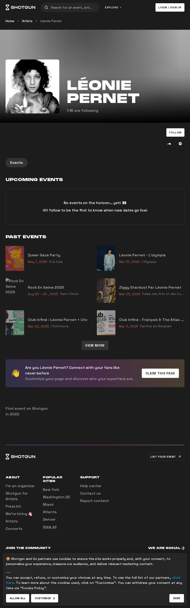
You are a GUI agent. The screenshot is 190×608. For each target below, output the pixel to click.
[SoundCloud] (169, 143)
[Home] (20, 7)
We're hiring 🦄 (19, 513)
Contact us (90, 493)
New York (51, 489)
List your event (163, 457)
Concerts (14, 528)
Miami (48, 504)
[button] (175, 132)
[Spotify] (180, 143)
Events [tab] (16, 162)
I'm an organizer (20, 485)
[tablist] (95, 162)
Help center (90, 485)
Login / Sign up (170, 7)
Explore (111, 7)
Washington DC (56, 497)
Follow (175, 132)
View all (50, 526)
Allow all (17, 598)
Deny (176, 598)
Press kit (13, 506)
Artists (27, 21)
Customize (43, 598)
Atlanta (50, 511)
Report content (94, 500)
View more (95, 345)
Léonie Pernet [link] (51, 21)
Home (10, 21)
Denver (49, 519)
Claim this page (160, 373)
